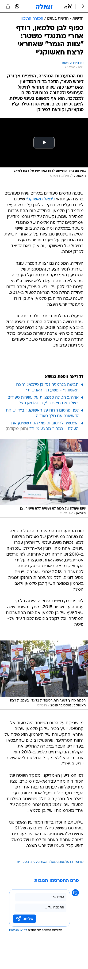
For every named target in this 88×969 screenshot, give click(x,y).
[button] (68, 6)
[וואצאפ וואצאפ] (17, 6)
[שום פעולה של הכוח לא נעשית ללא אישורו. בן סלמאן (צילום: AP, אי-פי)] (44, 478)
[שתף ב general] (8, 6)
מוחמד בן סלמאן (72, 862)
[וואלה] (44, 6)
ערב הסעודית (26, 862)
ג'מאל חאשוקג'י (40, 199)
